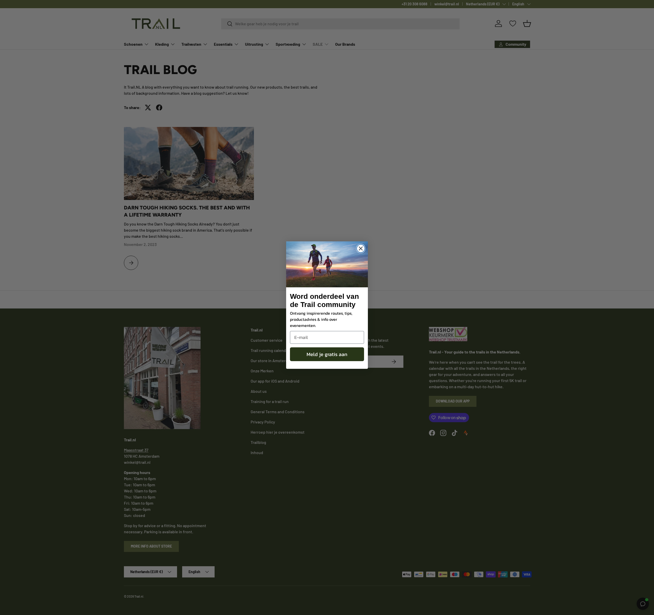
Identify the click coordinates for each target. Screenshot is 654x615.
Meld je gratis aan (327, 354)
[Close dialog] (361, 248)
